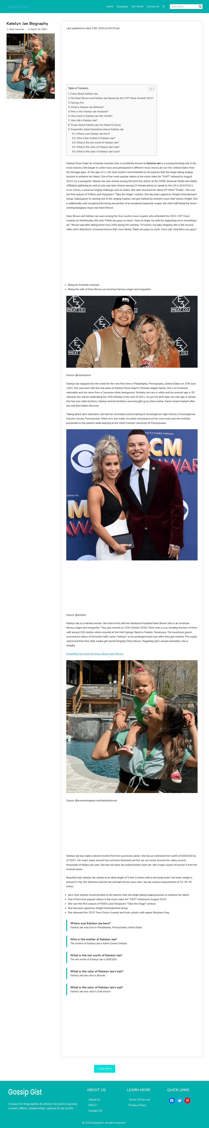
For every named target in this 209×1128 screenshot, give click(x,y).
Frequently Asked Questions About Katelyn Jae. (97, 129)
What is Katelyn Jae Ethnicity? (87, 107)
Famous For (77, 102)
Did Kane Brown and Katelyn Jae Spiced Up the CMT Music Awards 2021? (112, 98)
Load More (104, 1068)
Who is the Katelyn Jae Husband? (89, 111)
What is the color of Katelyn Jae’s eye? (98, 151)
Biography (122, 6)
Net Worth (137, 6)
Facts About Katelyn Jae (84, 93)
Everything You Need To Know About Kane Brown (94, 654)
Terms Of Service (139, 1100)
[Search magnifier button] (200, 6)
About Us (94, 1100)
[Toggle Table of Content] (149, 89)
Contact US (153, 6)
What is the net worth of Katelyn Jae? (97, 142)
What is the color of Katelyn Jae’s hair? (98, 147)
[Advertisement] (132, 57)
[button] (164, 6)
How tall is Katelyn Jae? (84, 120)
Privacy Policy (137, 1105)
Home (109, 6)
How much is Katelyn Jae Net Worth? (92, 116)
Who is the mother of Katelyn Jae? (95, 138)
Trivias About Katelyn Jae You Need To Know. (96, 125)
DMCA (92, 1105)
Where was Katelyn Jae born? (93, 133)
